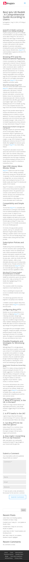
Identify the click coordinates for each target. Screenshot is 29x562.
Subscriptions (19, 552)
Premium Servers (8, 554)
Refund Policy (9, 558)
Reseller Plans (19, 554)
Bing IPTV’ (17, 266)
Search (23, 510)
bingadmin (7, 22)
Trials (11, 552)
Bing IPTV (21, 50)
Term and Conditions (16, 556)
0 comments (6, 24)
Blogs (6, 556)
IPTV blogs (22, 22)
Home (6, 552)
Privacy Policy (18, 558)
